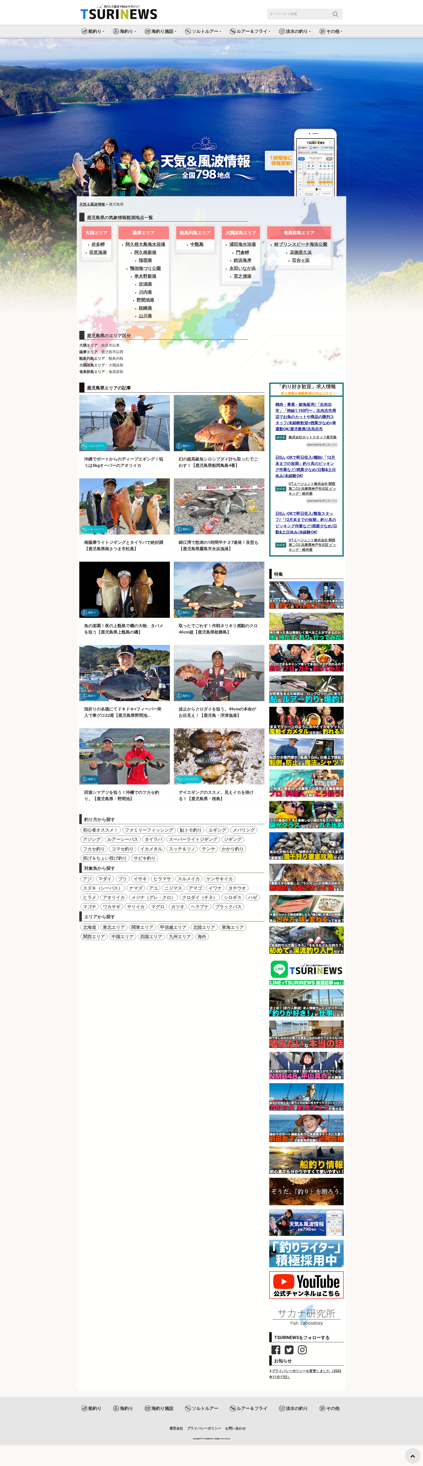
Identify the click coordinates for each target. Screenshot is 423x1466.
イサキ (140, 878)
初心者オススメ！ (100, 829)
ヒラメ (89, 897)
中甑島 (197, 244)
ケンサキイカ (219, 878)
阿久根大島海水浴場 (145, 244)
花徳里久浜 (301, 252)
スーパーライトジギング (193, 839)
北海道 (89, 927)
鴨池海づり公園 (145, 268)
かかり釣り (233, 848)
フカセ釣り (94, 848)
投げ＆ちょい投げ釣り (105, 858)
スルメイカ (189, 878)
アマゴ (195, 888)
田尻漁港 (98, 252)
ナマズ (135, 888)
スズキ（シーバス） (103, 888)
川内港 (145, 292)
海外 (202, 936)
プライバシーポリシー (204, 1428)
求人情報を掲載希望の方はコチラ (306, 393)
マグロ (157, 906)
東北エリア (114, 927)
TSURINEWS (208, 1439)
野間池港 (145, 299)
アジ (87, 878)
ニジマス (173, 888)
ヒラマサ (162, 878)
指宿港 (145, 260)
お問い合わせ (235, 1428)
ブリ (122, 878)
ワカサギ (111, 906)
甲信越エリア (173, 927)
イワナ (215, 888)
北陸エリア (204, 927)
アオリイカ (114, 897)
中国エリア (123, 936)
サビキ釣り (145, 858)
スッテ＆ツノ (182, 848)
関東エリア (142, 927)
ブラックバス (228, 906)
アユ (153, 888)
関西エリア (94, 936)
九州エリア (180, 936)
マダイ (105, 878)
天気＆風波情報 (92, 204)
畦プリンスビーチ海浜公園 (300, 244)
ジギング (233, 839)
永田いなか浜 (242, 268)
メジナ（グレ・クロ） (153, 897)
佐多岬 (98, 244)
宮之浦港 (242, 276)
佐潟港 (145, 283)
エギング (217, 829)
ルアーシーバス (122, 839)
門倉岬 (242, 252)
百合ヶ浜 (301, 260)
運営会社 (176, 1428)
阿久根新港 (145, 252)
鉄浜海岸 (242, 260)
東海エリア (233, 927)
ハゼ (252, 897)
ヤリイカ (136, 906)
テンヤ (208, 848)
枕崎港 (145, 308)
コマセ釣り (123, 848)
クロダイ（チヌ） (199, 897)
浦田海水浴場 (242, 244)
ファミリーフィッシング (149, 829)
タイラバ (153, 839)
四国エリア (151, 936)
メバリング (244, 829)
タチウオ (237, 888)
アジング (92, 839)
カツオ (177, 906)
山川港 (145, 315)
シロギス (233, 897)
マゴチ (89, 906)
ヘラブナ (200, 906)
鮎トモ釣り (191, 829)
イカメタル (151, 848)
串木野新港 (145, 276)
